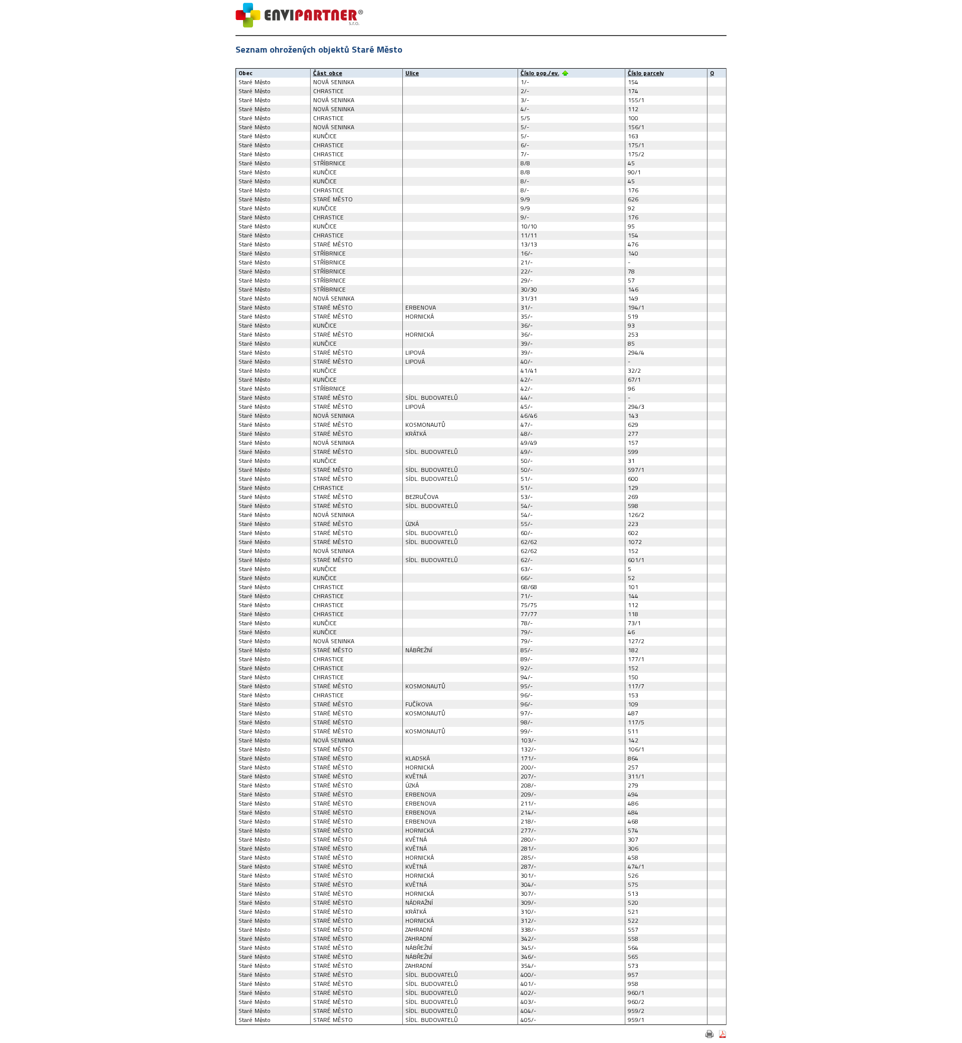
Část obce (327, 73)
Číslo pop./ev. (540, 73)
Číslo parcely (646, 73)
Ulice (412, 73)
